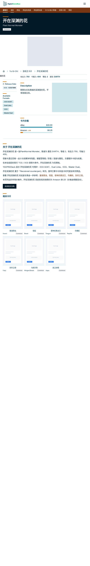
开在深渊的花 (42, 71)
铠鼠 (51, 175)
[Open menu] (84, 3)
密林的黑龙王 (60, 175)
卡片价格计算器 (50, 10)
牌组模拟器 (38, 10)
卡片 (12, 10)
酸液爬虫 (43, 175)
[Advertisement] (45, 51)
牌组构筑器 (27, 10)
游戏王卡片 (27, 71)
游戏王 (5, 10)
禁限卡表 (62, 10)
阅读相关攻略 (10, 186)
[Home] (4, 71)
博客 (70, 10)
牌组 (18, 10)
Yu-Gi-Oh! (13, 71)
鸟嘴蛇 (70, 175)
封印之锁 (79, 175)
